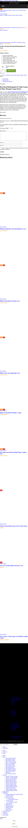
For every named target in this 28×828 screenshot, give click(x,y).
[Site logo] (14, 8)
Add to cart (11, 70)
